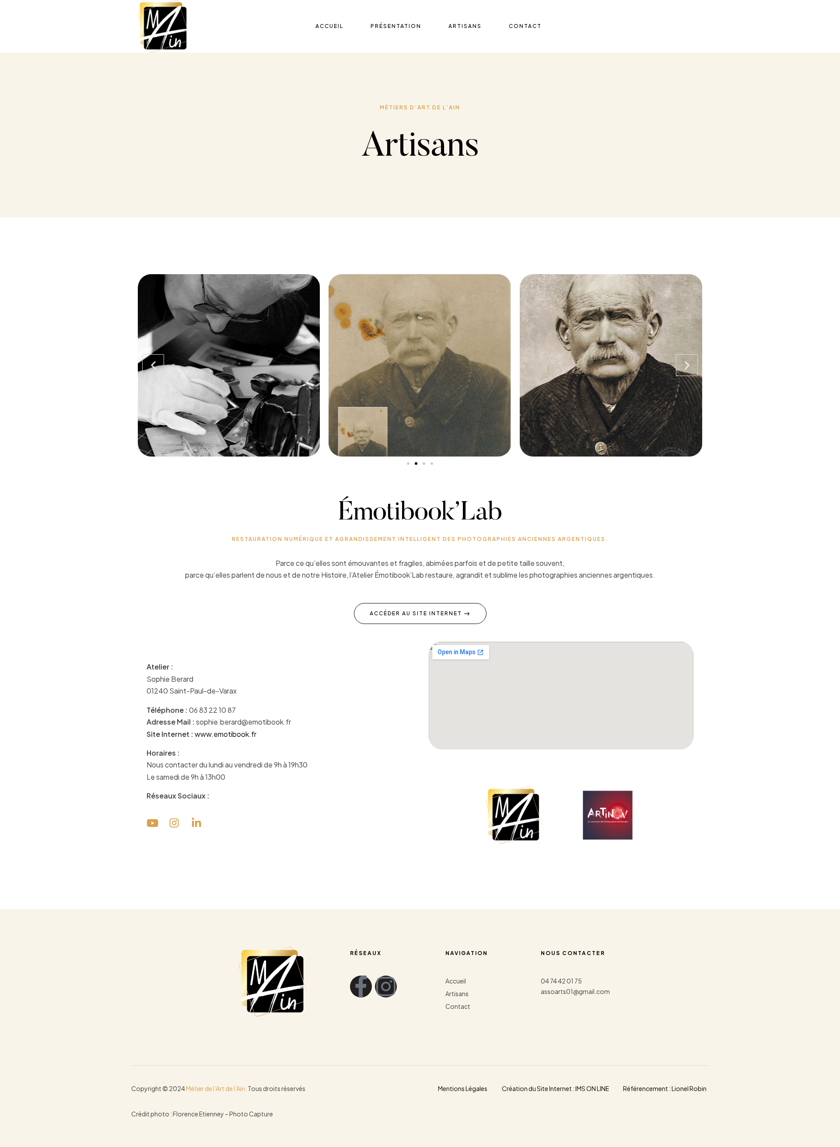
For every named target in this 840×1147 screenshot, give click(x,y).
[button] (153, 365)
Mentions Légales (462, 1088)
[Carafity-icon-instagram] (386, 986)
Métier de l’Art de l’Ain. (216, 1088)
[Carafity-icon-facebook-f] (361, 986)
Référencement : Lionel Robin (665, 1088)
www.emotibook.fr (225, 734)
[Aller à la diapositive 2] (416, 463)
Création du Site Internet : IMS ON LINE (555, 1088)
